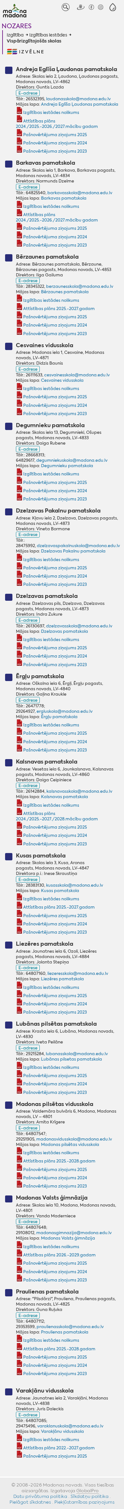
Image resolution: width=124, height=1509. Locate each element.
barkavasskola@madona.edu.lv (79, 192)
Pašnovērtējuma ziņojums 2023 (54, 151)
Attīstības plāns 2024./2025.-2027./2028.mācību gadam (57, 816)
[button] (112, 7)
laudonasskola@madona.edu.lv (78, 99)
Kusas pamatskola (60, 890)
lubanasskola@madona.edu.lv (77, 1053)
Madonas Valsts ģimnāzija (68, 1238)
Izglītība (15, 34)
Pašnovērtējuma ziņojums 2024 (55, 143)
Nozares (16, 26)
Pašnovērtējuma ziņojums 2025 (54, 134)
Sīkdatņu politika (90, 1496)
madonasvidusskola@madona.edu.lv (74, 1139)
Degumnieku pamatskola (67, 465)
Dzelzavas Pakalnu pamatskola (73, 551)
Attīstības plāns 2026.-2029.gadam (59, 1255)
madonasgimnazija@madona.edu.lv (74, 1232)
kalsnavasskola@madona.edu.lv (79, 791)
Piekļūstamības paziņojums (84, 1502)
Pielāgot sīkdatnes (30, 1502)
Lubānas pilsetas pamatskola (71, 1059)
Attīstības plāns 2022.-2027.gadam (58, 1448)
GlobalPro (87, 1490)
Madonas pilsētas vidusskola (70, 1144)
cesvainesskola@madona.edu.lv (77, 375)
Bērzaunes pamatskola (65, 292)
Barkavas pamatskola (63, 198)
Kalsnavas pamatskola (64, 796)
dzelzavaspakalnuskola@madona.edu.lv (78, 545)
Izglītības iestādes (48, 34)
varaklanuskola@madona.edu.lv (70, 1426)
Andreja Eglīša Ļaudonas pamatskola (79, 104)
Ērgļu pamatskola (59, 716)
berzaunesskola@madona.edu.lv (79, 286)
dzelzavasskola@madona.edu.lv (79, 626)
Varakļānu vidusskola (62, 1431)
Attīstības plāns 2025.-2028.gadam (59, 1161)
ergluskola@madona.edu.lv (65, 711)
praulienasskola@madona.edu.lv (70, 1326)
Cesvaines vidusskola (62, 380)
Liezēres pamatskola (62, 979)
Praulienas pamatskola (64, 1332)
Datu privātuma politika (40, 1496)
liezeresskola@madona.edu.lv (77, 973)
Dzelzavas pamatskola (64, 631)
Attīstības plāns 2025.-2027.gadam (58, 308)
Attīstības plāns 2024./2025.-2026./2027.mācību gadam (57, 123)
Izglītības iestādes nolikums (51, 112)
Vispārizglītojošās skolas (34, 41)
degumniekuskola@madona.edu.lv (71, 460)
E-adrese (28, 93)
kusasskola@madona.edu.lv (74, 885)
